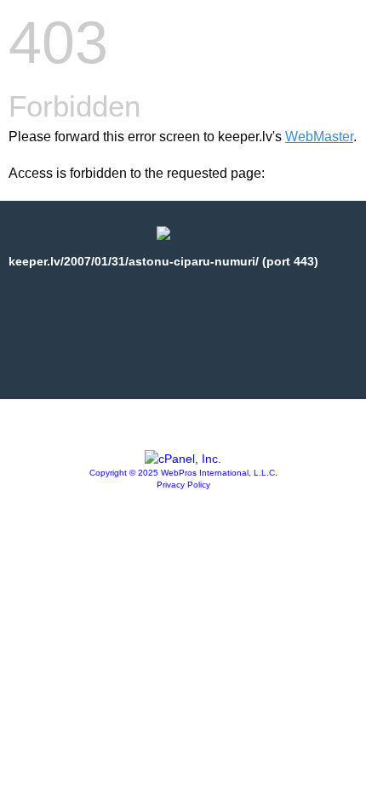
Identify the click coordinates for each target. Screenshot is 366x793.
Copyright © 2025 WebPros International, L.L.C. (183, 472)
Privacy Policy (183, 484)
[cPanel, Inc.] (183, 458)
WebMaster (319, 136)
